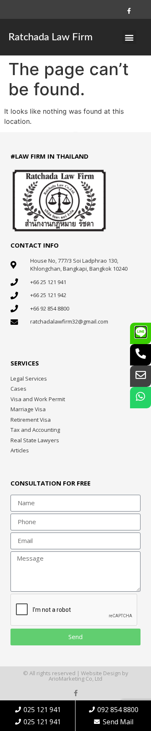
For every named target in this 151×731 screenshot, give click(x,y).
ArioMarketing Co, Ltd (75, 678)
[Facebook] (129, 11)
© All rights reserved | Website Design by (75, 673)
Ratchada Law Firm (50, 37)
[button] (129, 37)
